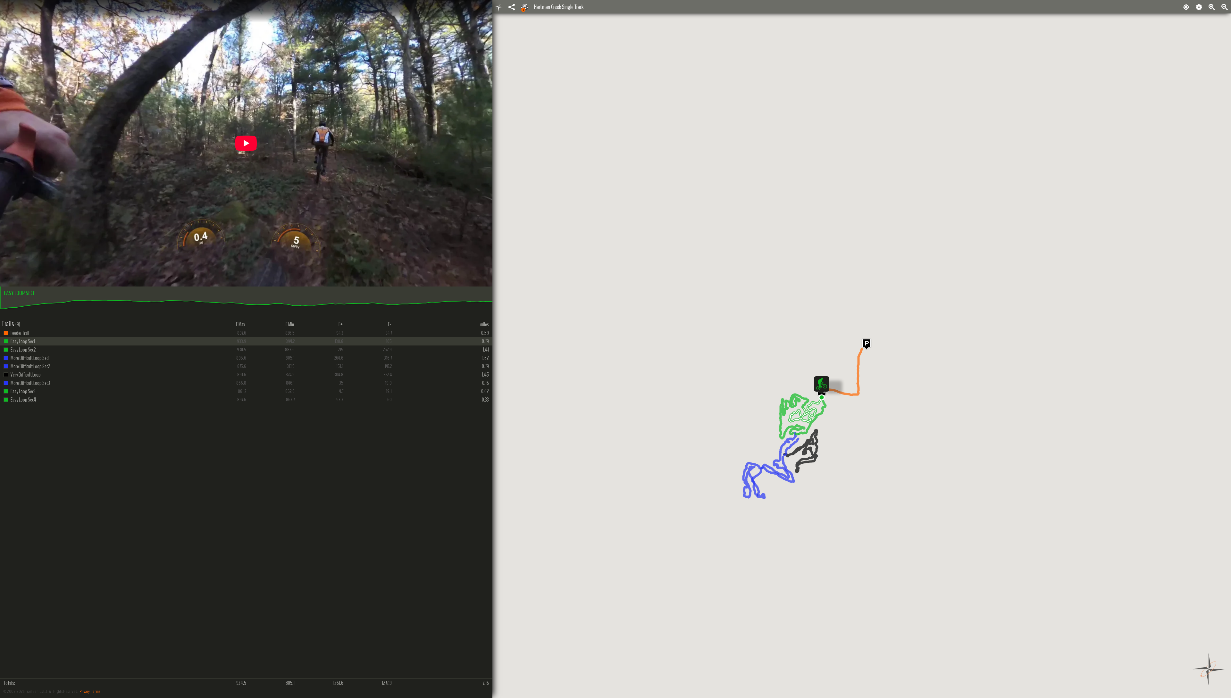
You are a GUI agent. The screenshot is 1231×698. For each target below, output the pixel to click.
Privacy (85, 691)
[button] (821, 397)
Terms (95, 691)
